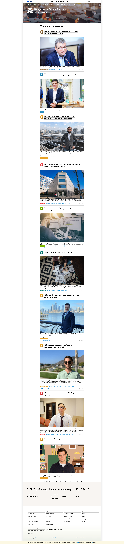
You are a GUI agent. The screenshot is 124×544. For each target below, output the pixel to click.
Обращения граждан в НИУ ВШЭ (33, 521)
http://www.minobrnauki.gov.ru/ (32, 537)
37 (77, 481)
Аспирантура (48, 521)
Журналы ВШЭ (84, 519)
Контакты (67, 1)
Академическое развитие (68, 519)
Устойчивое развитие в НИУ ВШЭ (33, 514)
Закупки (29, 519)
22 (51, 481)
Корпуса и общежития (31, 518)
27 (60, 481)
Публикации (83, 521)
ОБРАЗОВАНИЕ (48, 510)
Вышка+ (47, 518)
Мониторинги (66, 514)
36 (75, 481)
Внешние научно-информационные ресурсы (70, 522)
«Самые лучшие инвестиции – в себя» (58, 252)
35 (74, 481)
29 (63, 481)
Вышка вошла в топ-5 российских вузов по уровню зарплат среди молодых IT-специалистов (62, 209)
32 (68, 481)
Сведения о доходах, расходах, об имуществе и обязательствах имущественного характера (35, 527)
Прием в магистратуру (49, 519)
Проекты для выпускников (59, 1)
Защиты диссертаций (67, 518)
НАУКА (65, 510)
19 (46, 481)
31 (67, 481)
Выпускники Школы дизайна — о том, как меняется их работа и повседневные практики (61, 440)
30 (65, 481)
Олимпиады (47, 514)
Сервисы (52, 1)
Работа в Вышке (30, 533)
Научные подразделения (67, 511)
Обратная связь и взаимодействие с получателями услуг (54, 530)
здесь (78, 542)
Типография (83, 516)
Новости (74, 4)
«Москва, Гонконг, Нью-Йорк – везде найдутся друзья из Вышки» (61, 296)
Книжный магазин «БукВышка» (86, 514)
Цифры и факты (30, 511)
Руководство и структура (32, 513)
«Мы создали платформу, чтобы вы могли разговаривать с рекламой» (59, 346)
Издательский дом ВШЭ (85, 513)
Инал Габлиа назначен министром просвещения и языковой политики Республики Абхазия (62, 75)
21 (49, 481)
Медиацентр (84, 518)
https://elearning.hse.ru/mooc (80, 537)
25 (56, 481)
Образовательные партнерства (51, 527)
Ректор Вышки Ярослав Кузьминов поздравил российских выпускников (61, 32)
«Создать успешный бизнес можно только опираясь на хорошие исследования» (59, 117)
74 (81, 481)
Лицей (47, 511)
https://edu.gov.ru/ (55, 537)
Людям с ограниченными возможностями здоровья (36, 530)
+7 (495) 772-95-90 (58, 496)
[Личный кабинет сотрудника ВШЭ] (94, 1)
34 (72, 481)
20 (47, 481)
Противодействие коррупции (32, 524)
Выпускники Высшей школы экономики (64, 4)
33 (70, 481)
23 (53, 481)
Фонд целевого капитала (32, 522)
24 (54, 481)
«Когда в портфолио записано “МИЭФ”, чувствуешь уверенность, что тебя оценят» (60, 394)
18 (44, 481)
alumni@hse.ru (32, 496)
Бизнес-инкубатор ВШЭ (49, 526)
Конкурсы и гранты (67, 521)
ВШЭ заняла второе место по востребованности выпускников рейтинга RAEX (62, 165)
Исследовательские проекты (68, 513)
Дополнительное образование (50, 522)
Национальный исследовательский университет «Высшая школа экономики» (41, 4)
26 (58, 481)
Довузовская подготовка (50, 513)
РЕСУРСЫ (83, 510)
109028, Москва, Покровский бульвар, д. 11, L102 (56, 489)
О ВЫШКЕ (29, 510)
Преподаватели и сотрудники (32, 516)
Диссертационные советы (68, 516)
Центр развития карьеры (50, 524)
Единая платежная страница (32, 531)
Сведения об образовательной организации (35, 528)
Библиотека (83, 511)
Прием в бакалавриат (49, 516)
